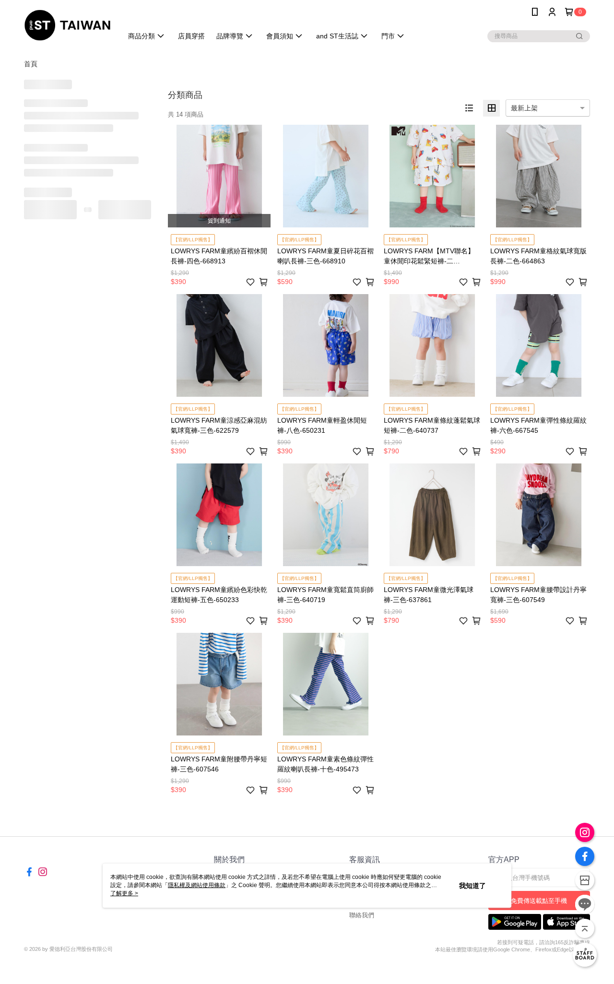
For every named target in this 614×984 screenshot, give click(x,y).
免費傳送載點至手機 (539, 900)
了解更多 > (124, 893)
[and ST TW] (67, 25)
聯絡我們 (361, 915)
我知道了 (472, 885)
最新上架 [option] (524, 108)
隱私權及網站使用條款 (196, 885)
